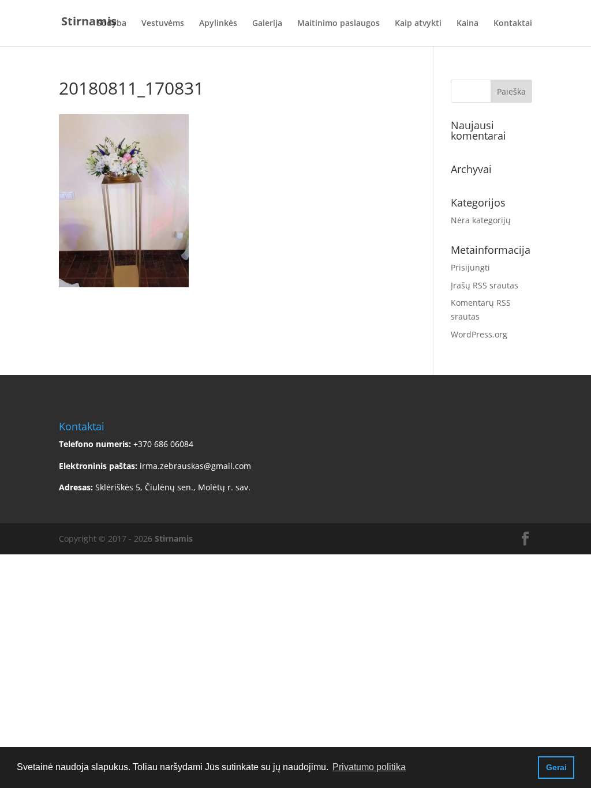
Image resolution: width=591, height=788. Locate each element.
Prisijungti (470, 267)
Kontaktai (512, 23)
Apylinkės (218, 23)
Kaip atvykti (418, 23)
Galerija (267, 23)
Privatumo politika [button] (369, 767)
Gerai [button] (556, 767)
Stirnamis (174, 538)
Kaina (467, 23)
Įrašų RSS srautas (484, 285)
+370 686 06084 (163, 443)
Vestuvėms (162, 23)
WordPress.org (479, 334)
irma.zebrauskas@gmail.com (195, 465)
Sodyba (111, 23)
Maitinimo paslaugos (338, 23)
